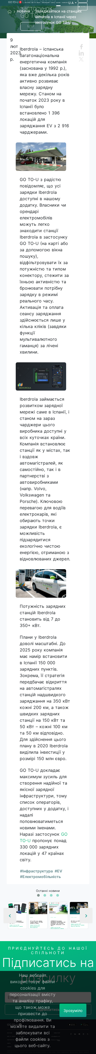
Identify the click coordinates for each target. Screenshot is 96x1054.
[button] (38, 895)
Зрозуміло (72, 1010)
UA (71, 3)
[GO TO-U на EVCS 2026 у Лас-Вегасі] (79, 908)
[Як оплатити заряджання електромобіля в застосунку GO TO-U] (17, 908)
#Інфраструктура (36, 871)
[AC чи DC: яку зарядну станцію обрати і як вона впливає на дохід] (38, 908)
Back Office (83, 6)
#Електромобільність (40, 876)
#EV (58, 871)
